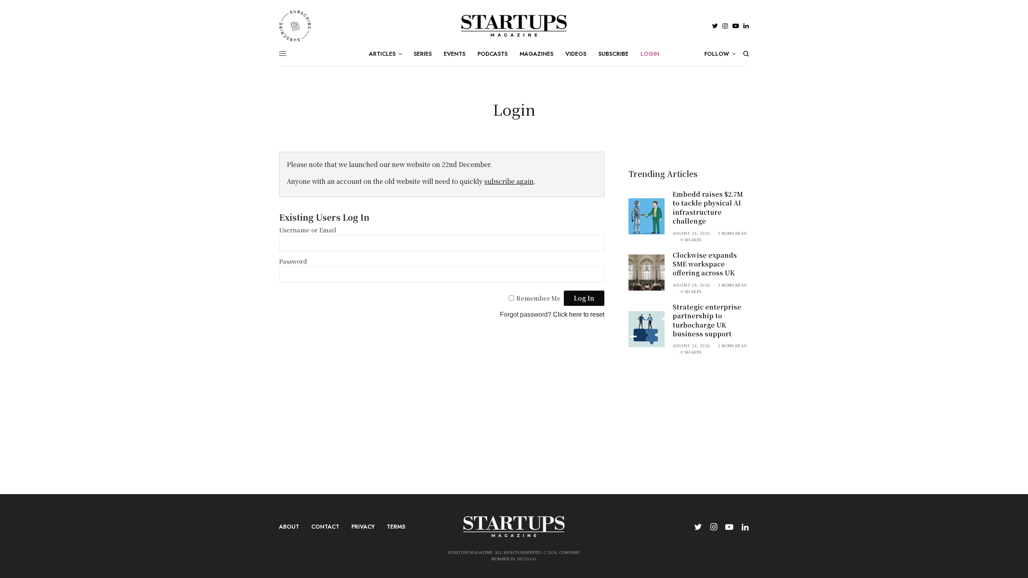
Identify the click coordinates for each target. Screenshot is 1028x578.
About (289, 527)
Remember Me (538, 298)
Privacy (363, 527)
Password (293, 261)
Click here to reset (578, 314)
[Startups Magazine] (514, 26)
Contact (325, 527)
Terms (396, 527)
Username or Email (307, 230)
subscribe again (509, 181)
